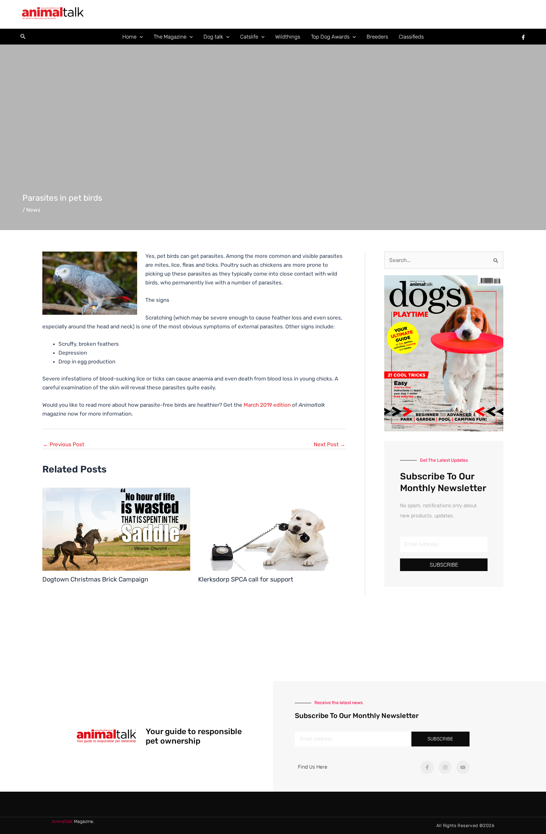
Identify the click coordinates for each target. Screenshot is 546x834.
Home (129, 36)
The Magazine (170, 36)
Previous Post (63, 444)
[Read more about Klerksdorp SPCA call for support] (272, 529)
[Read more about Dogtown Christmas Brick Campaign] (116, 529)
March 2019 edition (267, 405)
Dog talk (213, 36)
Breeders (377, 36)
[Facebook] (523, 37)
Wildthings (287, 36)
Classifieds (411, 36)
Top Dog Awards (330, 36)
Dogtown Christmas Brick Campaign (95, 579)
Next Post (329, 444)
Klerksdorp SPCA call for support (245, 579)
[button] (23, 37)
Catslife (249, 36)
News (33, 210)
